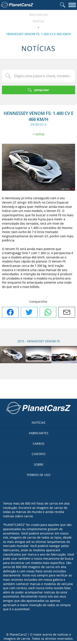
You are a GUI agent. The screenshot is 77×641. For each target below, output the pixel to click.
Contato (39, 454)
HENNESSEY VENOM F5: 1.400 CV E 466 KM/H (38, 34)
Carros (38, 444)
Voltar (40, 134)
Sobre (38, 464)
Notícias (38, 21)
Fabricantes (38, 433)
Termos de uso (38, 475)
